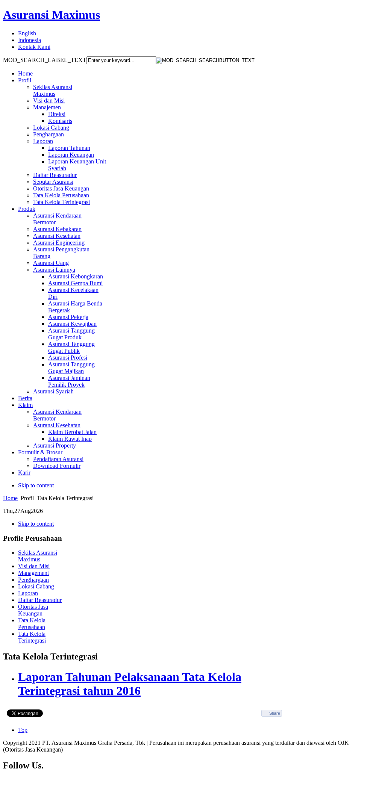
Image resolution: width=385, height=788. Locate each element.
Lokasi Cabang (36, 586)
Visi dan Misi (34, 566)
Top (22, 730)
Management (33, 573)
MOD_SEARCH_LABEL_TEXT (44, 60)
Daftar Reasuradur (40, 600)
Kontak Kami (34, 47)
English (27, 33)
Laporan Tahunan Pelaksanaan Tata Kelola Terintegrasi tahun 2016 (129, 683)
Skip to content (36, 485)
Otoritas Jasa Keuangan (33, 610)
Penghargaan (33, 579)
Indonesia (29, 40)
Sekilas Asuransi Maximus (37, 556)
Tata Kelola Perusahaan (31, 623)
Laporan (28, 593)
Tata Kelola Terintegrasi (32, 637)
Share (274, 713)
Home (10, 498)
